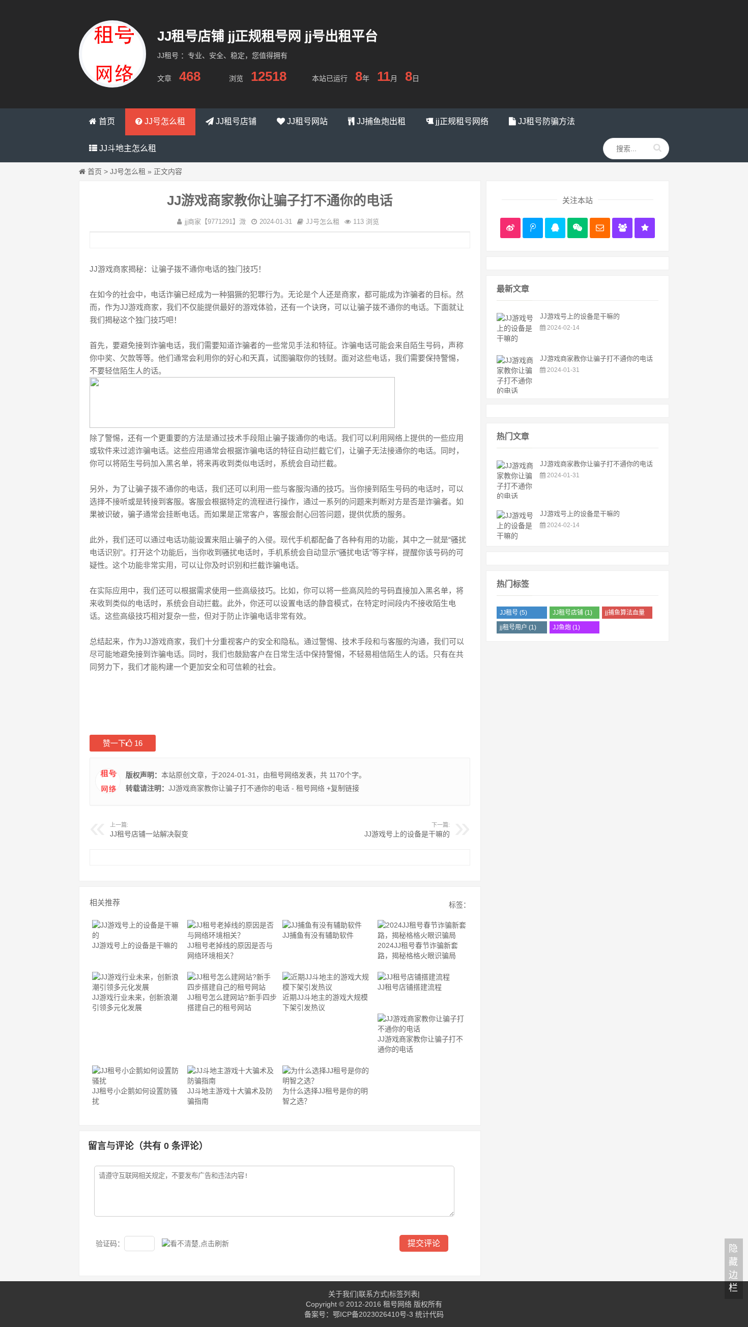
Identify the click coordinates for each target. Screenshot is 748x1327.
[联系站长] (555, 228)
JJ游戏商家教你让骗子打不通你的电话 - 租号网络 (246, 788)
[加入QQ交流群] (622, 228)
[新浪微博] (510, 228)
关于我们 (342, 1294)
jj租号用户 (518, 627)
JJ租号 (513, 612)
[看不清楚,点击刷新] (195, 1243)
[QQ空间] (645, 228)
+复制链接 (342, 788)
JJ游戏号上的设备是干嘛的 (407, 834)
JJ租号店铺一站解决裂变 (149, 834)
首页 (95, 171)
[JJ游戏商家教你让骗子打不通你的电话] (516, 391)
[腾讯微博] (533, 228)
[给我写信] (600, 228)
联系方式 (373, 1294)
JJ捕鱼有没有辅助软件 (318, 935)
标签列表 (403, 1294)
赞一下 (122, 743)
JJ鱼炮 (566, 627)
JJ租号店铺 (572, 612)
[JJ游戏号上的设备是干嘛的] (516, 338)
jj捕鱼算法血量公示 (625, 614)
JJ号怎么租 (128, 171)
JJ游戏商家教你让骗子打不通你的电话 (596, 358)
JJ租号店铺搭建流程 (410, 987)
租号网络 (284, 775)
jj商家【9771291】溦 (215, 221)
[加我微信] (577, 228)
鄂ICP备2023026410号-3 (373, 1314)
